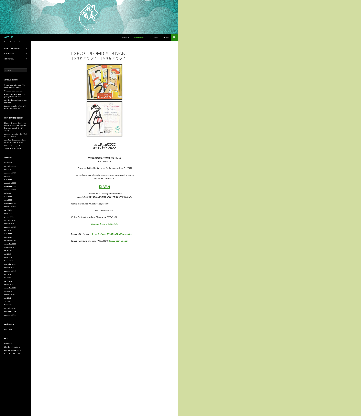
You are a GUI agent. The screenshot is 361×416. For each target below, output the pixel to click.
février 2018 (8, 284)
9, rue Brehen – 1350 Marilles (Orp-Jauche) (112, 234)
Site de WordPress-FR (12, 354)
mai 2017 (7, 298)
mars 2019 (8, 257)
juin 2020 (7, 230)
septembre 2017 (10, 295)
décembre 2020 (10, 220)
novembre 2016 (10, 311)
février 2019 (8, 261)
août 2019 (8, 251)
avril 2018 (8, 281)
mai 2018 (7, 278)
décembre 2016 (10, 308)
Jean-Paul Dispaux (11, 140)
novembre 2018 (10, 264)
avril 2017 (8, 301)
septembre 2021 (10, 207)
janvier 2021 (9, 217)
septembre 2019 (10, 247)
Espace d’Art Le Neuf (118, 240)
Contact (165, 37)
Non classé (8, 329)
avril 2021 (8, 210)
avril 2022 (8, 196)
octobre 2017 (9, 291)
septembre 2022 (10, 190)
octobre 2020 (9, 224)
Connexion (8, 344)
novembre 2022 (10, 186)
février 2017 (8, 305)
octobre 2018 (9, 267)
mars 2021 (8, 213)
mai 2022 (7, 193)
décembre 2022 (10, 183)
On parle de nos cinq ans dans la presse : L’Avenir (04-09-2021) (15, 128)
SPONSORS (154, 37)
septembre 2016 (10, 315)
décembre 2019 (10, 240)
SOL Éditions (9, 54)
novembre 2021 (10, 203)
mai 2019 (7, 254)
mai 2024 (7, 169)
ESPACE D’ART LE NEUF (12, 48)
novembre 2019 (10, 244)
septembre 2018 (10, 271)
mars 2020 (8, 237)
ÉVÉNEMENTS (139, 37)
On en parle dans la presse (13, 91)
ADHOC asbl (9, 59)
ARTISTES (125, 37)
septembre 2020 (10, 227)
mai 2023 (7, 176)
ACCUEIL (9, 37)
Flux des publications (12, 347)
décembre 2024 (10, 166)
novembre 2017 (10, 288)
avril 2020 (8, 234)
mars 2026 (8, 163)
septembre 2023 (10, 173)
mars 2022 (8, 200)
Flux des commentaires (12, 350)
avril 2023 (8, 180)
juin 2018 (7, 274)
